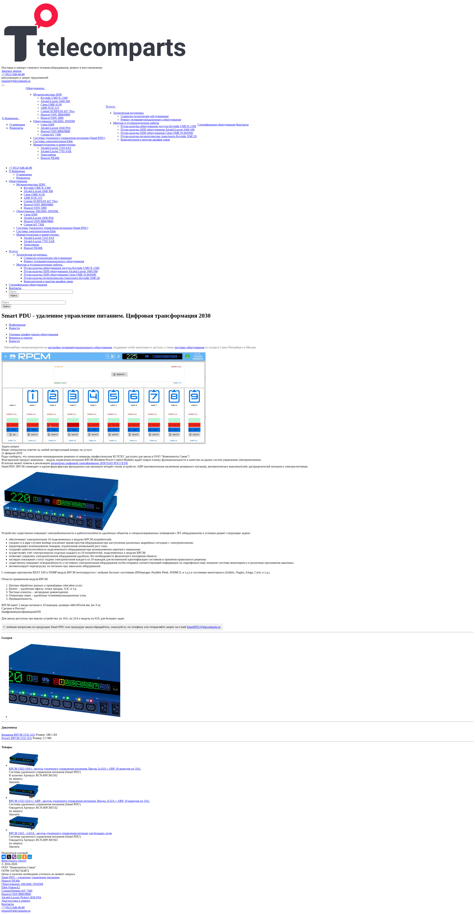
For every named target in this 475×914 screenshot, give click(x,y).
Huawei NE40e (10, 880)
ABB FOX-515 (50, 107)
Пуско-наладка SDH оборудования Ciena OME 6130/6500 (157, 132)
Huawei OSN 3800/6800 (55, 114)
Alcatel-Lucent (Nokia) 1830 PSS (21, 897)
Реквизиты (16, 127)
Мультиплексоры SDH (47, 94)
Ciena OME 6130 (51, 104)
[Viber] (14, 857)
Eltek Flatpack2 (10, 887)
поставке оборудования (189, 347)
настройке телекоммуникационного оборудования (80, 347)
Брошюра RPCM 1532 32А (18, 734)
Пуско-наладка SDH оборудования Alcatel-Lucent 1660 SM (157, 129)
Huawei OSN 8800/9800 (55, 131)
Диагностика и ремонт (15, 900)
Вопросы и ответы (20, 337)
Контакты (242, 124)
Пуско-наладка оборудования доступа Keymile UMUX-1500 (158, 126)
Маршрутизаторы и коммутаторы (54, 144)
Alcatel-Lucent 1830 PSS (56, 127)
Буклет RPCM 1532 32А (16, 738)
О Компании (11, 118)
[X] (9, 857)
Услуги (111, 106)
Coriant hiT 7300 (51, 134)
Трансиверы (48, 154)
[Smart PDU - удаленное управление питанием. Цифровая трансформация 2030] (103, 443)
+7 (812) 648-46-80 (13, 74)
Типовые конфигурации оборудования (33, 334)
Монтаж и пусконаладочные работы (136, 122)
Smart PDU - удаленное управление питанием (30, 877)
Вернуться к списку (14, 860)
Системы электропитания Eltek (53, 141)
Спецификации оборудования (216, 124)
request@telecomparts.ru (15, 81)
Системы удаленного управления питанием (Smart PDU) (69, 138)
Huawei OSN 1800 (52, 117)
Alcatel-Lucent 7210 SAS (56, 148)
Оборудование (36, 88)
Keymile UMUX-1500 (54, 97)
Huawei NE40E (50, 158)
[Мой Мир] (29, 857)
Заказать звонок (11, 71)
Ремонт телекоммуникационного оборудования (151, 119)
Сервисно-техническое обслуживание (145, 116)
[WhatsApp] (19, 857)
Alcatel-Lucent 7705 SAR (56, 151)
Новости (14, 341)
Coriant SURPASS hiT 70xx (58, 111)
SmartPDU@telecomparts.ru (203, 627)
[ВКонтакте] (3, 857)
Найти (13, 295)
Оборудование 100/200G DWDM (54, 121)
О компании (17, 124)
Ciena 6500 (47, 124)
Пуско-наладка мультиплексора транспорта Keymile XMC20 (159, 136)
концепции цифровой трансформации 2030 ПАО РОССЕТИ (89, 463)
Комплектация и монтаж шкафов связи (145, 139)
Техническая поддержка (128, 112)
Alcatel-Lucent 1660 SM (55, 101)
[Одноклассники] (24, 857)
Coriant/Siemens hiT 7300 (16, 890)
